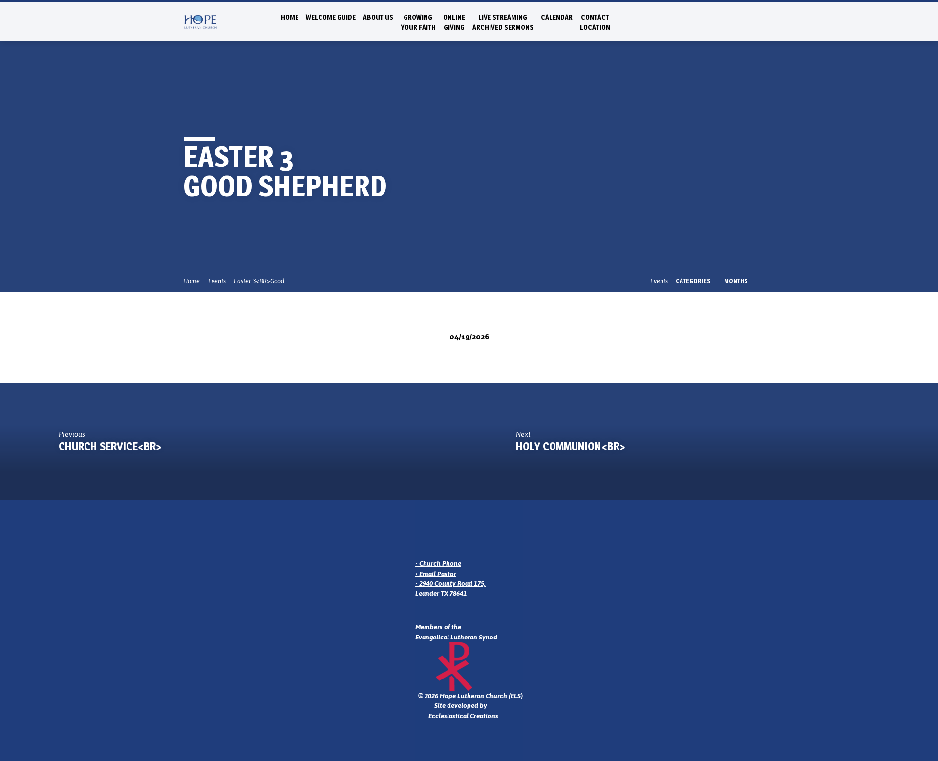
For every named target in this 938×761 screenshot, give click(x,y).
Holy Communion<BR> (570, 446)
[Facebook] (729, 21)
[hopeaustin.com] (750, 21)
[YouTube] (740, 21)
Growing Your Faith (418, 22)
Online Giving (454, 22)
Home (289, 17)
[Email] (708, 21)
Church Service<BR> (110, 446)
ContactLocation (595, 22)
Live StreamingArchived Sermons (502, 22)
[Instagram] (718, 21)
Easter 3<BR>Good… (261, 281)
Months (736, 281)
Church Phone (440, 563)
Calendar (557, 17)
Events (217, 281)
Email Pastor (437, 573)
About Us (378, 17)
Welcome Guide (331, 17)
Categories (694, 281)
